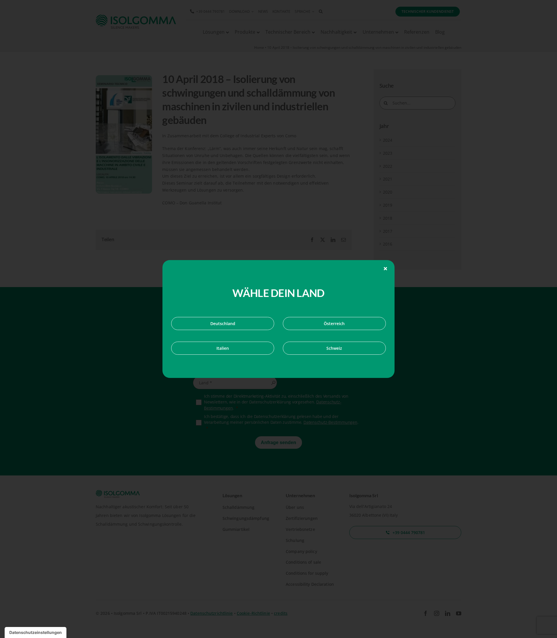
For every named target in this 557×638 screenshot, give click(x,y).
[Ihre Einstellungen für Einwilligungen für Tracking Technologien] (35, 632)
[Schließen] (385, 268)
